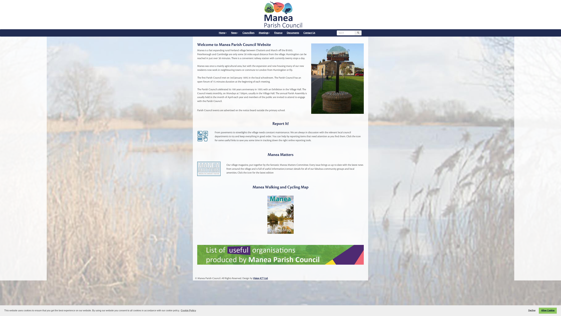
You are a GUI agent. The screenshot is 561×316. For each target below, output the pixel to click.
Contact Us (309, 32)
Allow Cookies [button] (548, 310)
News (234, 32)
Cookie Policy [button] (188, 310)
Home (222, 32)
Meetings (263, 32)
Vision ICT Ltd (260, 278)
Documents (293, 32)
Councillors (248, 32)
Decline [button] (531, 310)
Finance (278, 32)
